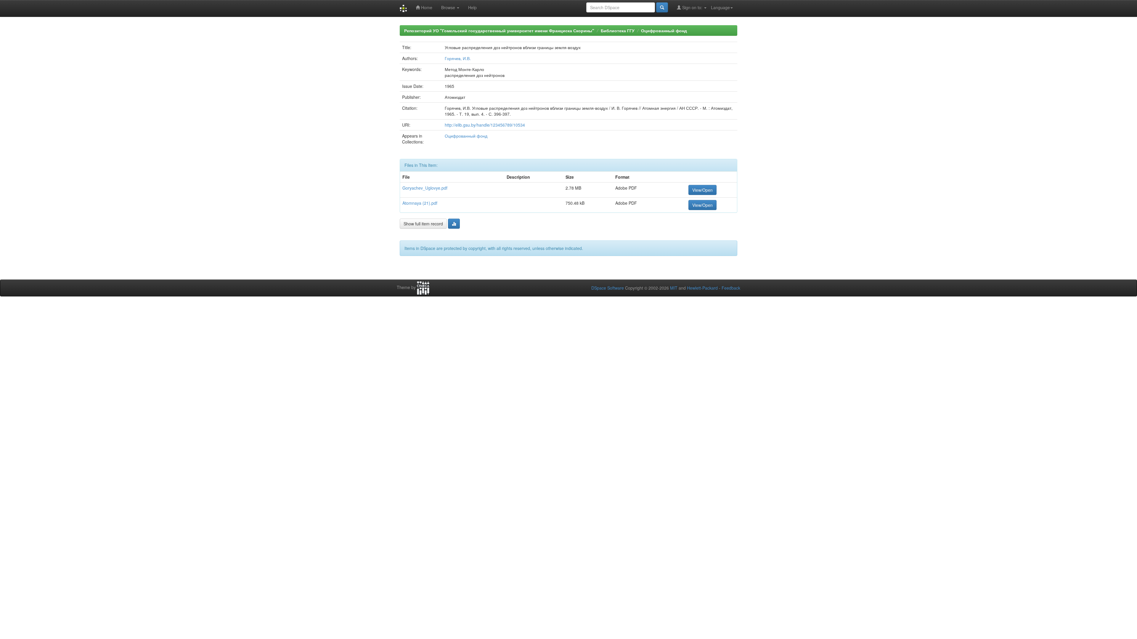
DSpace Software (607, 288)
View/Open (702, 190)
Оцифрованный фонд (664, 30)
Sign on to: (692, 7)
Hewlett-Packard (702, 288)
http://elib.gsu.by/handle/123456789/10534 (485, 125)
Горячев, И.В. (458, 58)
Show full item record (423, 224)
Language (720, 7)
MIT (673, 288)
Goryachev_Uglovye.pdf (424, 188)
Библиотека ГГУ (618, 30)
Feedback (731, 288)
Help (472, 7)
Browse (448, 7)
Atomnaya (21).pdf (419, 203)
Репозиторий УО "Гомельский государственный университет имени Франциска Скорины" (499, 30)
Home (426, 7)
